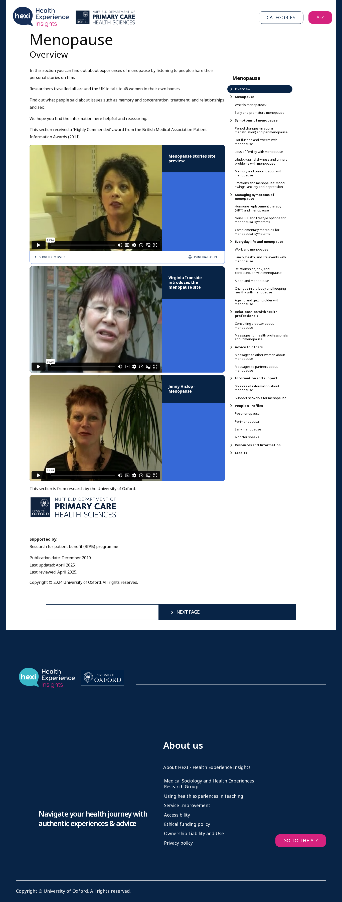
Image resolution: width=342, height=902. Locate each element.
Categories (281, 17)
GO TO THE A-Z (300, 840)
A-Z (320, 17)
